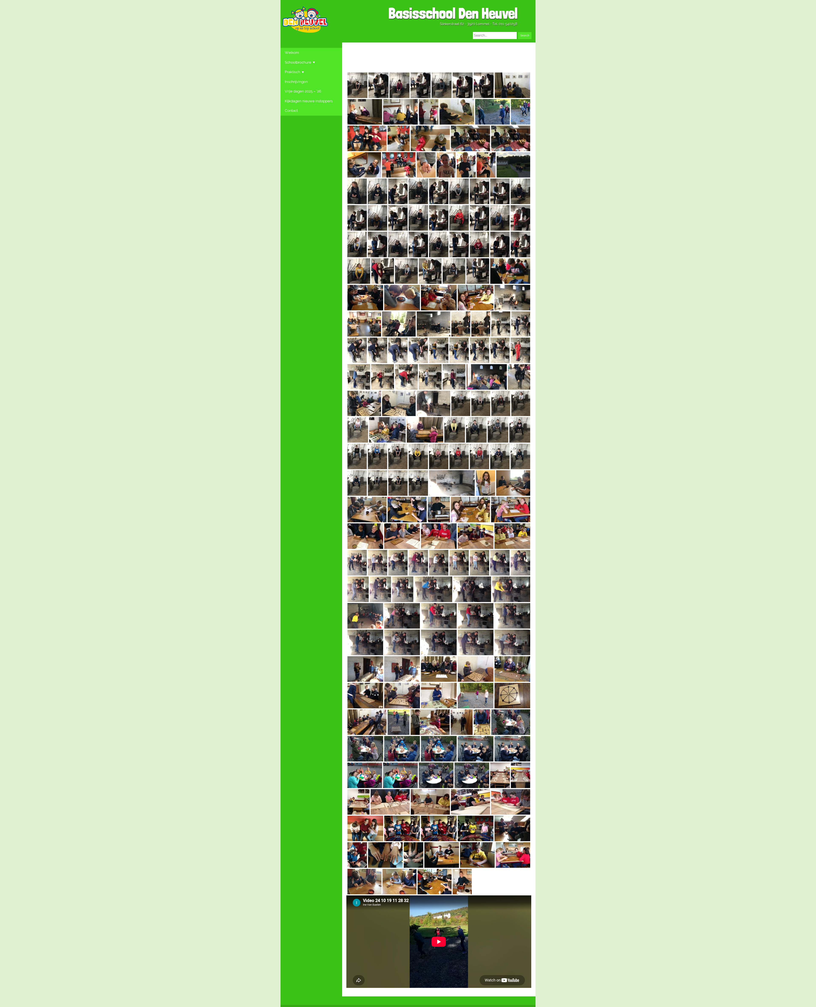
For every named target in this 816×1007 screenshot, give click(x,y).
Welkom (292, 52)
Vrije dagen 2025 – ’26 (303, 91)
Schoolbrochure (298, 62)
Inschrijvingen (296, 82)
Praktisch (292, 72)
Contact (291, 110)
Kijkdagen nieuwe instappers (309, 101)
